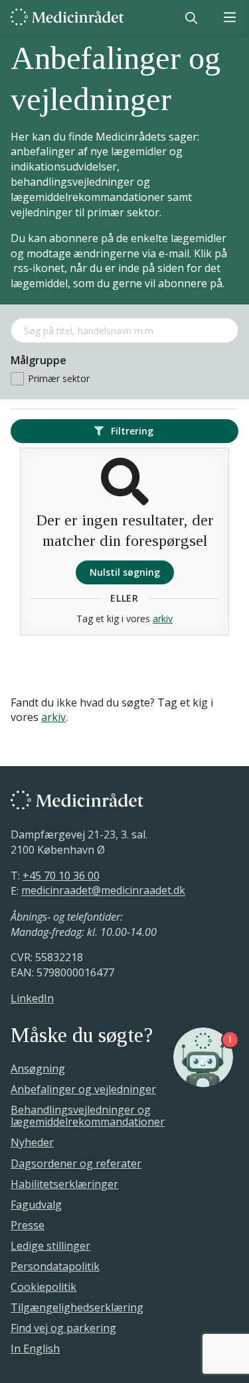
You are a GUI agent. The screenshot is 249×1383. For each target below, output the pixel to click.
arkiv (163, 618)
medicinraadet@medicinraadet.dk (103, 891)
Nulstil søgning (125, 572)
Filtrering (130, 431)
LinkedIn (32, 998)
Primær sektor (59, 378)
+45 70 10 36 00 (61, 875)
